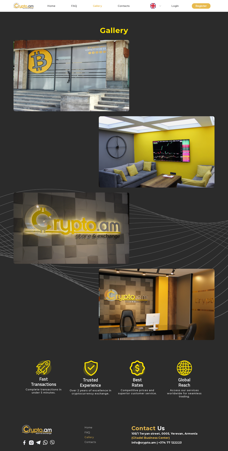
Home (51, 5)
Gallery (97, 5)
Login (175, 5)
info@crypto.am (144, 442)
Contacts (124, 5)
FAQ (74, 5)
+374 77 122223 (170, 442)
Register (201, 5)
